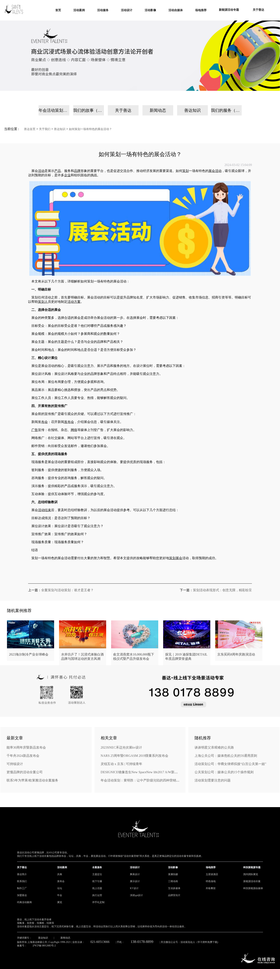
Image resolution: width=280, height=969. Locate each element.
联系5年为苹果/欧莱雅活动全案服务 (32, 780)
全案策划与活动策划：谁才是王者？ (67, 590)
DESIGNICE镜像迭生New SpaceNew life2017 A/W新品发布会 (144, 772)
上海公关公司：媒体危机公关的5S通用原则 (226, 755)
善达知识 (192, 110)
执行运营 (97, 895)
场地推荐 (211, 867)
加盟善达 (22, 895)
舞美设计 (135, 874)
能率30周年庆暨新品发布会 (26, 747)
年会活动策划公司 (54, 110)
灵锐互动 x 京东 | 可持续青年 (121, 764)
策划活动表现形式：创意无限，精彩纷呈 (222, 590)
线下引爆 (97, 881)
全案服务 (97, 867)
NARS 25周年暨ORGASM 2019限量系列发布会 (134, 755)
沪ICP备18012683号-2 (44, 945)
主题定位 (97, 874)
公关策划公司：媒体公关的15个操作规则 (224, 772)
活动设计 (135, 867)
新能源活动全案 (252, 881)
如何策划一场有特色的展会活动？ (90, 129)
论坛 (59, 888)
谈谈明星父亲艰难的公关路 (214, 747)
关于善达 (123, 110)
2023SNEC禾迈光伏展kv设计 (121, 747)
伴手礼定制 (98, 902)
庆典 (59, 874)
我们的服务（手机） (226, 110)
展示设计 (135, 881)
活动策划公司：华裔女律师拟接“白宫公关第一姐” (230, 764)
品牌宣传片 (174, 895)
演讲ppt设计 (136, 895)
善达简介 (22, 874)
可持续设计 (15, 764)
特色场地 (211, 881)
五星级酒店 (212, 874)
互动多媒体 (174, 888)
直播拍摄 (173, 874)
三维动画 (173, 881)
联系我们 (22, 881)
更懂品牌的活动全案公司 (25, 772)
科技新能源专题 (252, 867)
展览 (59, 902)
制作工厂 (22, 888)
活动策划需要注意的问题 (213, 780)
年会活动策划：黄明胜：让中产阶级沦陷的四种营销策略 (142, 780)
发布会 (61, 881)
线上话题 (97, 888)
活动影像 (173, 867)
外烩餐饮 (211, 888)
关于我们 (44, 129)
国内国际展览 (250, 874)
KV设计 (134, 888)
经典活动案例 (24, 902)
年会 (59, 895)
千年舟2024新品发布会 (23, 755)
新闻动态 (158, 110)
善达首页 (29, 129)
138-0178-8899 (142, 942)
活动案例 (62, 867)
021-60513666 (99, 942)
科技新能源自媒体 (253, 888)
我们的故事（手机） (88, 110)
